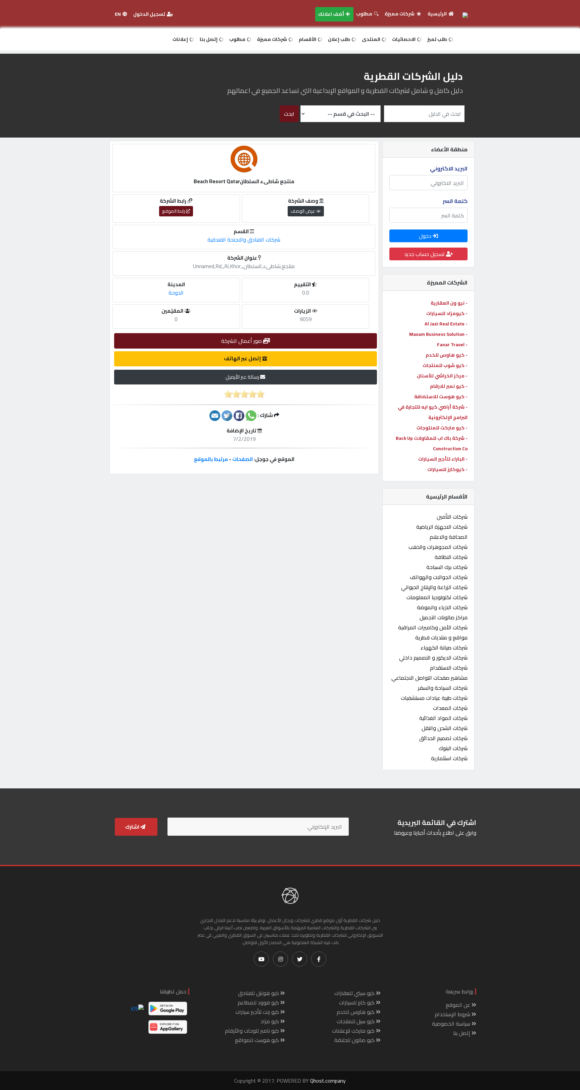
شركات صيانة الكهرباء (444, 647)
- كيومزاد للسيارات (447, 313)
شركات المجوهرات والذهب (438, 547)
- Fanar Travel (452, 344)
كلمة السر (455, 201)
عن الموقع (459, 1004)
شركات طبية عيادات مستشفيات (434, 698)
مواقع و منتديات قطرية (441, 637)
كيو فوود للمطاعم (259, 1002)
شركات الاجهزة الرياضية (442, 527)
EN (118, 14)
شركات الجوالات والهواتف (439, 577)
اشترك (132, 827)
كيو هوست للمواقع (257, 1040)
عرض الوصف (303, 211)
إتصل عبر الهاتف (243, 358)
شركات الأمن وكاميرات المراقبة (433, 627)
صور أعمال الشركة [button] (242, 341)
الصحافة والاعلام (449, 537)
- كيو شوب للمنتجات (445, 365)
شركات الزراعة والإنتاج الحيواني (434, 587)
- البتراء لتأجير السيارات (443, 459)
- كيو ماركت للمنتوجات (442, 427)
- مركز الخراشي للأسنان (442, 375)
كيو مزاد (270, 1021)
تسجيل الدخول (149, 14)
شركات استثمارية (449, 758)
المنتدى (371, 39)
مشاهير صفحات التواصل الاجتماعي (429, 678)
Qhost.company (328, 1081)
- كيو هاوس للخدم (447, 355)
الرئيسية (438, 13)
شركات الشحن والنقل (445, 728)
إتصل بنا (209, 39)
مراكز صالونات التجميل (444, 617)
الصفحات (242, 459)
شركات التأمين (452, 517)
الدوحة (176, 293)
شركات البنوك (453, 748)
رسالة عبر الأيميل (243, 377)
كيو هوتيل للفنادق (259, 993)
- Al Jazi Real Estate (446, 323)
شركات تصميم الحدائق (443, 738)
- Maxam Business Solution (438, 334)
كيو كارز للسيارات (357, 1002)
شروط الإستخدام (453, 1014)
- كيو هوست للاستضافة (441, 396)
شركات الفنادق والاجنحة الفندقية (243, 240)
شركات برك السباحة (447, 567)
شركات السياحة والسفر (443, 688)
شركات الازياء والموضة (442, 607)
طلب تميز (437, 39)
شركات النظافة (451, 557)
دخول (426, 236)
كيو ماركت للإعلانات (354, 1030)
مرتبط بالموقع (211, 459)
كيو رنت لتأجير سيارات (257, 1012)
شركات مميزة (400, 13)
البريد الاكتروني (449, 168)
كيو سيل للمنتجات (356, 1021)
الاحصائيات (404, 39)
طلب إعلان (339, 39)
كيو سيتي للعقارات (355, 993)
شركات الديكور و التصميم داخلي (433, 658)
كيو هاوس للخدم (356, 1012)
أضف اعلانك (331, 14)
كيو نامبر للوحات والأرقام (252, 1030)
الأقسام (308, 39)
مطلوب (364, 13)
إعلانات (181, 39)
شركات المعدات (450, 708)
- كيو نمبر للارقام (449, 386)
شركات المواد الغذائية (443, 718)
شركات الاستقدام (449, 668)
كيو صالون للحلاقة (355, 1040)
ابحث (289, 114)
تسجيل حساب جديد (425, 254)
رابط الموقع (174, 211)
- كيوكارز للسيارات (447, 469)
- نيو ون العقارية (449, 303)
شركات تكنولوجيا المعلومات (437, 597)
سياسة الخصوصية (452, 1023)
